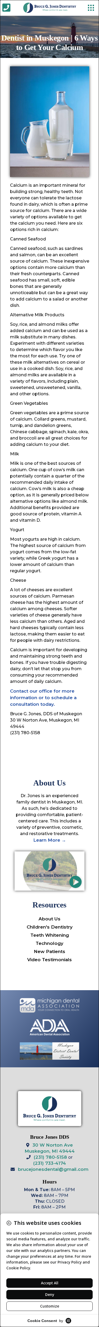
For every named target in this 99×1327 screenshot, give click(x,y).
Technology (49, 943)
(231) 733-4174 (49, 1163)
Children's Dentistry (50, 927)
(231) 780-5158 (50, 1157)
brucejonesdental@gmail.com (53, 1169)
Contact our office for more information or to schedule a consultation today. (43, 697)
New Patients (49, 951)
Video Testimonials (49, 959)
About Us (49, 918)
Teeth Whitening (49, 935)
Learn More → (49, 840)
